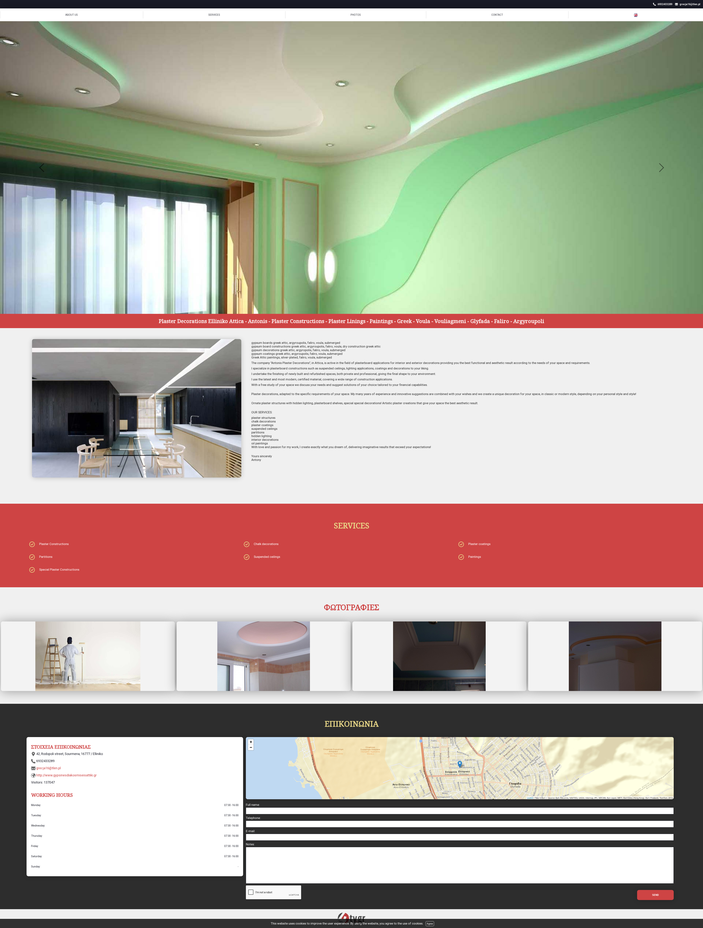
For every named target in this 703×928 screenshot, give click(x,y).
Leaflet (530, 797)
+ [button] (251, 742)
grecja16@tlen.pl (48, 768)
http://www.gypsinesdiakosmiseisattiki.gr (66, 775)
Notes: (250, 844)
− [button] (251, 747)
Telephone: (253, 818)
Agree (430, 923)
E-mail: (250, 831)
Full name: (253, 805)
